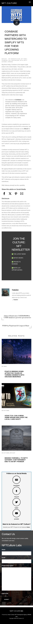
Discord (16, 497)
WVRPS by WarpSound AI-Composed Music (15, 326)
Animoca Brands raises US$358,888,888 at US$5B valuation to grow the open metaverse (17, 317)
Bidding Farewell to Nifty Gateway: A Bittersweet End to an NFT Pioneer (16, 459)
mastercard (15, 60)
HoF (3, 410)
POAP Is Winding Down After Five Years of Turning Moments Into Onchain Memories (14, 374)
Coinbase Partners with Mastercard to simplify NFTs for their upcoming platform (16, 42)
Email (3, 557)
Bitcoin (26, 128)
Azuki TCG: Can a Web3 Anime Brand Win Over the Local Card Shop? (16, 417)
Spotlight (12, 452)
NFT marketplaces (14, 58)
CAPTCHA (5, 593)
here (28, 527)
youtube (16, 519)
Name (3, 549)
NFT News (24, 58)
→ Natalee (15, 299)
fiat (9, 60)
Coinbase (18, 99)
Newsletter (16, 485)
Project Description (7, 565)
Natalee (4, 58)
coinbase (5, 60)
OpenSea (10, 61)
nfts (21, 60)
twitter (16, 508)
